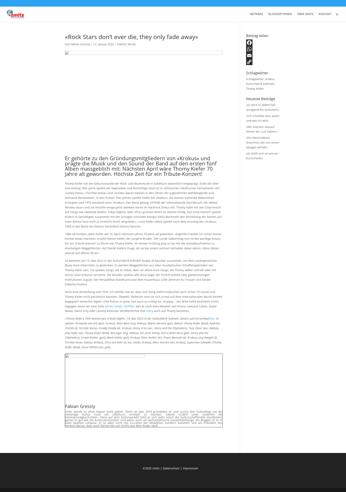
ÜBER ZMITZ (305, 14)
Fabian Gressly (80, 44)
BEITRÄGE (256, 14)
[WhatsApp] (263, 49)
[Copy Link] (263, 62)
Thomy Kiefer (255, 89)
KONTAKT (325, 14)
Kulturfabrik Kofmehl (260, 84)
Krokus (270, 79)
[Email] (263, 55)
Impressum (190, 468)
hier (149, 311)
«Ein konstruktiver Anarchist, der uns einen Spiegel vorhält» (262, 142)
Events (121, 44)
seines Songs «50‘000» (119, 306)
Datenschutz (171, 468)
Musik (132, 44)
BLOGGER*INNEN (280, 14)
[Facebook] (263, 42)
